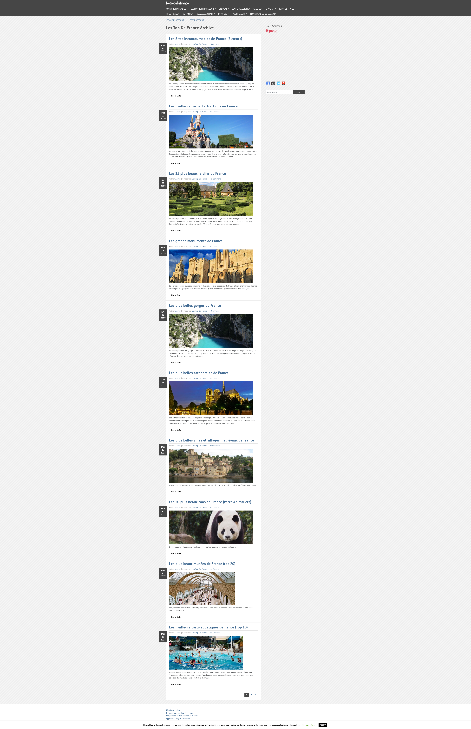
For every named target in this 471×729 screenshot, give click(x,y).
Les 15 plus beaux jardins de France (197, 173)
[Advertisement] (284, 60)
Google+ (273, 83)
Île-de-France (172, 13)
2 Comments (214, 445)
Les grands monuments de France (196, 241)
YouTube (284, 83)
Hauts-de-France (287, 8)
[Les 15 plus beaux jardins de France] (211, 199)
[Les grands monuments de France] (211, 266)
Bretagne (224, 8)
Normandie (188, 13)
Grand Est (271, 8)
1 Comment (214, 44)
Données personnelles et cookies (179, 713)
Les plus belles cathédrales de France (199, 373)
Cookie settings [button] (308, 725)
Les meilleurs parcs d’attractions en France (203, 106)
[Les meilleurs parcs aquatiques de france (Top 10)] (206, 653)
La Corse (258, 8)
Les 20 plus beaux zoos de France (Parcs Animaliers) (210, 502)
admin (177, 44)
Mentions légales (173, 710)
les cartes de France (175, 20)
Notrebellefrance (177, 3)
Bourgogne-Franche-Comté (203, 8)
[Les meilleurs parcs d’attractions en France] (211, 132)
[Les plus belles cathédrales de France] (211, 398)
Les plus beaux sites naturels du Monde (182, 716)
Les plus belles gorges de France (195, 305)
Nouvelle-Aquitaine (206, 13)
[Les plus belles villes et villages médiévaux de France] (211, 466)
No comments (215, 111)
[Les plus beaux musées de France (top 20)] (202, 589)
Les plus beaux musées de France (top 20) (202, 563)
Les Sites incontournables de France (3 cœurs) (205, 38)
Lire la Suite (176, 96)
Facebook (268, 83)
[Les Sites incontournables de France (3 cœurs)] (211, 64)
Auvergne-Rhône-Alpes (176, 8)
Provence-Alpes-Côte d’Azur (263, 13)
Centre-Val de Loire (241, 8)
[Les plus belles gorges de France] (211, 331)
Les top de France (197, 20)
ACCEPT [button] (323, 725)
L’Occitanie (223, 13)
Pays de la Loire (239, 13)
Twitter (278, 83)
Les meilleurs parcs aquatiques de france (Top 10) (208, 627)
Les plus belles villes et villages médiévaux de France (211, 440)
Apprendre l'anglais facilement (178, 718)
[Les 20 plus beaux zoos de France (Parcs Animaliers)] (211, 528)
